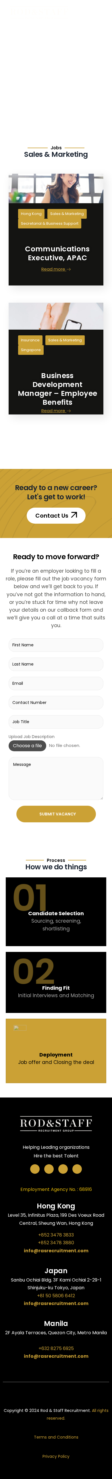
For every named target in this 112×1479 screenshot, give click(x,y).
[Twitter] (49, 1169)
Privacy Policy (56, 1456)
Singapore (31, 350)
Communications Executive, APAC (57, 253)
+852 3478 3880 (56, 1242)
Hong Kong (31, 213)
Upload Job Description (32, 736)
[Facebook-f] (35, 1169)
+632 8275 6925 (56, 1348)
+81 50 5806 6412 (56, 1295)
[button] (56, 516)
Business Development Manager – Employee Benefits (57, 388)
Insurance (30, 340)
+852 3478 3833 (56, 1235)
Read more (53, 269)
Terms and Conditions (56, 1437)
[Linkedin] (77, 1169)
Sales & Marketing (67, 213)
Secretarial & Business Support (49, 223)
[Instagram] (63, 1169)
